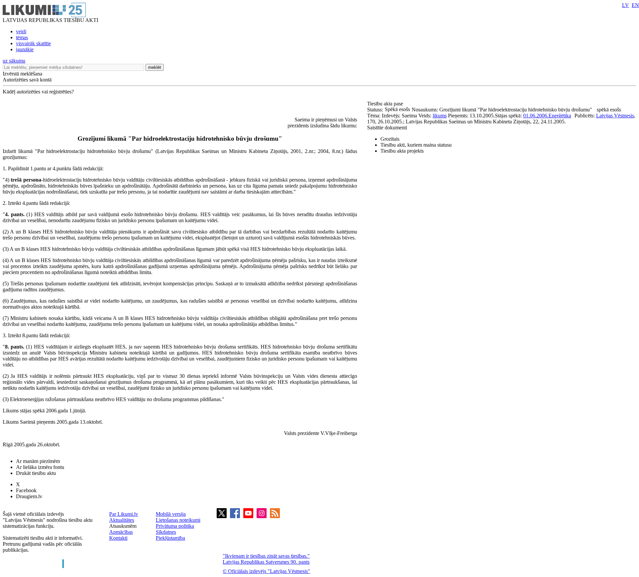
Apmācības (121, 532)
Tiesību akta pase (385, 103)
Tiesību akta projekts (402, 151)
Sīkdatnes (166, 532)
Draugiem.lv (29, 496)
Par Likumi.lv (123, 514)
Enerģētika (559, 115)
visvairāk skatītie (33, 43)
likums (440, 115)
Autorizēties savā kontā (27, 79)
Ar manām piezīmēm (38, 461)
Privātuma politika (175, 526)
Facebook (26, 490)
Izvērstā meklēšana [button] (22, 73)
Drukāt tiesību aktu (36, 473)
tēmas (22, 37)
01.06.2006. (535, 115)
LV (625, 5)
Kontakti (118, 538)
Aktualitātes (121, 520)
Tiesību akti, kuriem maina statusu (416, 145)
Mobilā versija (171, 514)
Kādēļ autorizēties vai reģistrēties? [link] (38, 91)
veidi (21, 31)
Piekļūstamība (170, 538)
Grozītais (389, 139)
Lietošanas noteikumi (178, 520)
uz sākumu (14, 61)
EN (635, 5)
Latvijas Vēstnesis (615, 115)
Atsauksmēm (122, 526)
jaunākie (25, 49)
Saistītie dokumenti (387, 127)
